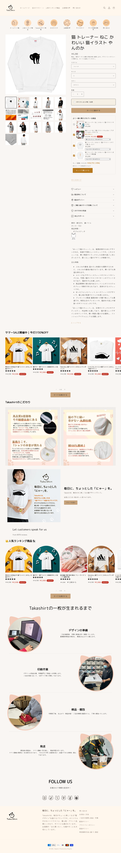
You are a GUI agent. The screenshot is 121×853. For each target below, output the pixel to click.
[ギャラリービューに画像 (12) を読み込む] (60, 115)
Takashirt (56, 849)
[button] (37, 8)
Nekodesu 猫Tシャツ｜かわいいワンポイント (73, 368)
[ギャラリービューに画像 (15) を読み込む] (35, 127)
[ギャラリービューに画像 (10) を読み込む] (35, 115)
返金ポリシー (84, 828)
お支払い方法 (84, 814)
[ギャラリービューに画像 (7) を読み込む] (60, 102)
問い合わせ (83, 811)
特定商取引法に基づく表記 (88, 832)
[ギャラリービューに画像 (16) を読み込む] (48, 127)
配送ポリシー (84, 821)
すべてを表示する (60, 395)
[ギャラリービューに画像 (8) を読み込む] (11, 115)
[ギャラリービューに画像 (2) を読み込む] (23, 102)
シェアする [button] (77, 323)
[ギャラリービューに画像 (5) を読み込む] (35, 102)
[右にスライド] (65, 389)
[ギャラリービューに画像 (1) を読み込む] (11, 102)
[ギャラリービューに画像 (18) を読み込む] (11, 139)
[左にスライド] (56, 389)
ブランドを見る (70, 502)
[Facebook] (70, 798)
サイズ (73, 72)
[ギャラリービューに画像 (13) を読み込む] (11, 127)
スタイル (74, 62)
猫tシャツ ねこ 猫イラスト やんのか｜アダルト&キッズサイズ (99, 131)
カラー (73, 81)
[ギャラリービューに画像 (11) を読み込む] (48, 115)
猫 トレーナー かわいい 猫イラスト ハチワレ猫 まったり (99, 143)
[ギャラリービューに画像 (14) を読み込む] (23, 127)
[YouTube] (76, 798)
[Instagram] (44, 798)
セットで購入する (83, 170)
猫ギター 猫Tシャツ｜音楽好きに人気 (45, 367)
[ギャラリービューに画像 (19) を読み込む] (23, 139)
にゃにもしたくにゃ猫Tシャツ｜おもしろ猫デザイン (101, 368)
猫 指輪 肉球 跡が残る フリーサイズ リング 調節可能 (73, 576)
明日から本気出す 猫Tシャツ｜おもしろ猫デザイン (18, 368)
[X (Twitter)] (57, 798)
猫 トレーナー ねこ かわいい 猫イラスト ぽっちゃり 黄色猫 (99, 153)
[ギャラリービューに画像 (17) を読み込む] (60, 127)
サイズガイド (76, 180)
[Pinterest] (63, 798)
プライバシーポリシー (87, 825)
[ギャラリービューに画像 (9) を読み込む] (23, 115)
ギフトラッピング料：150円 (84, 102)
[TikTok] (51, 798)
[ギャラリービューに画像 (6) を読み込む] (48, 102)
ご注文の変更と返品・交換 (88, 818)
